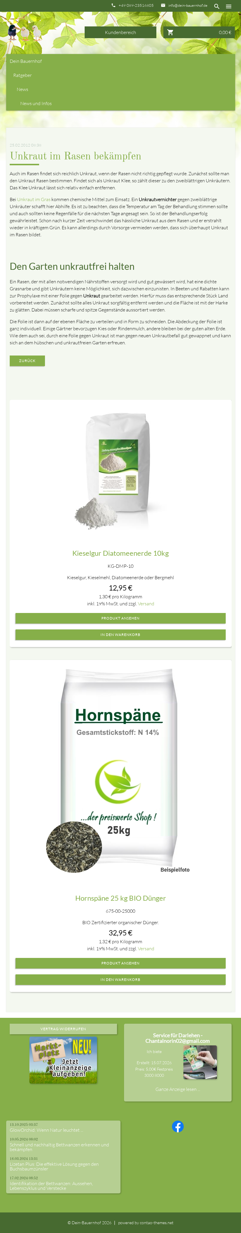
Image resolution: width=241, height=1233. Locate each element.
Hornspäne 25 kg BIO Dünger (120, 898)
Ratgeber (22, 75)
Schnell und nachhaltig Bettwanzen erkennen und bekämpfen (59, 1147)
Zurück (27, 360)
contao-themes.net (156, 1222)
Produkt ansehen (120, 618)
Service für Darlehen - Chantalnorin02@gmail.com (177, 1038)
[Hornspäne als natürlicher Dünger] (120, 769)
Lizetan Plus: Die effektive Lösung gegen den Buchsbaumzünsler (54, 1166)
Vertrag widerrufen (63, 1029)
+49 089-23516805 (136, 5)
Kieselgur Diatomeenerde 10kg (120, 553)
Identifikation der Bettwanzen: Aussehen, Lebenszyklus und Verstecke (51, 1185)
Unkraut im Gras (34, 199)
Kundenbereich (120, 32)
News (22, 89)
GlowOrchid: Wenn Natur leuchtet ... (46, 1130)
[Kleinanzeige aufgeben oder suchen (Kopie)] (63, 1080)
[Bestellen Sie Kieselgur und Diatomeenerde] (120, 466)
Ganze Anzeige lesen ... (177, 1089)
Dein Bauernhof (26, 61)
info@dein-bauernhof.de (187, 5)
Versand (146, 604)
